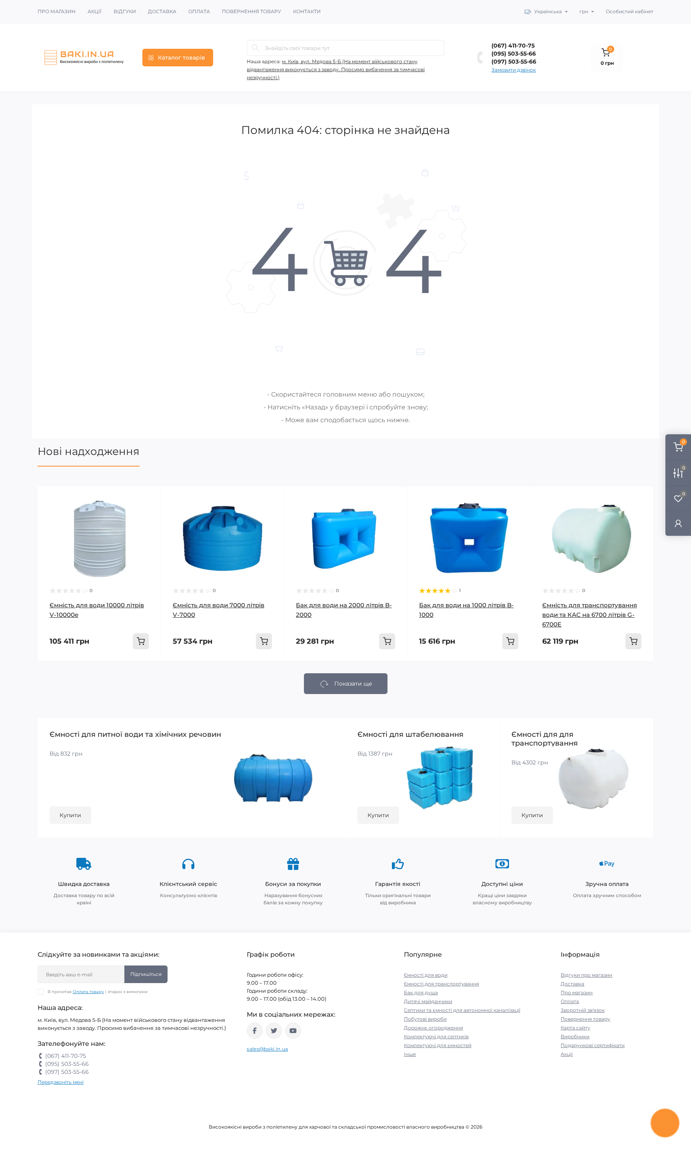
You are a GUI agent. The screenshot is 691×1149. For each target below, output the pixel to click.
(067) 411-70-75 (513, 45)
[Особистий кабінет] (678, 523)
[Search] (255, 48)
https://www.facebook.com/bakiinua (255, 1031)
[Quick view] (149, 499)
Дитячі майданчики (428, 1001)
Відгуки (125, 11)
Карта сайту (575, 1028)
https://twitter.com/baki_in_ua (274, 1031)
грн (583, 11)
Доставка (162, 11)
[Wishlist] (149, 514)
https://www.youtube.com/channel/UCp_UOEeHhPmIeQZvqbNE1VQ (293, 1031)
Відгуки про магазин (586, 975)
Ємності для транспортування (441, 984)
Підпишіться (146, 974)
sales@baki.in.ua (267, 1049)
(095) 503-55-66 (513, 53)
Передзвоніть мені (61, 1082)
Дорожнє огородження (433, 1028)
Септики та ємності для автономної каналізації (462, 1010)
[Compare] (149, 529)
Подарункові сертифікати (593, 1045)
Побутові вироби (425, 1019)
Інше (410, 1054)
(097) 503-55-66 (513, 61)
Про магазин (57, 11)
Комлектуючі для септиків (436, 1036)
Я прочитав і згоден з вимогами (98, 991)
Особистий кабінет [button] (629, 11)
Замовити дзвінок (513, 70)
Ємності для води (425, 975)
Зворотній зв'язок (583, 1010)
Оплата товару (88, 991)
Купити (70, 815)
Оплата (199, 11)
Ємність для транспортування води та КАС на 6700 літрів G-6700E (589, 614)
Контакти (307, 11)
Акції (95, 11)
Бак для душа (421, 992)
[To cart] (141, 641)
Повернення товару (251, 11)
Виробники (575, 1036)
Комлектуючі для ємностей (437, 1045)
